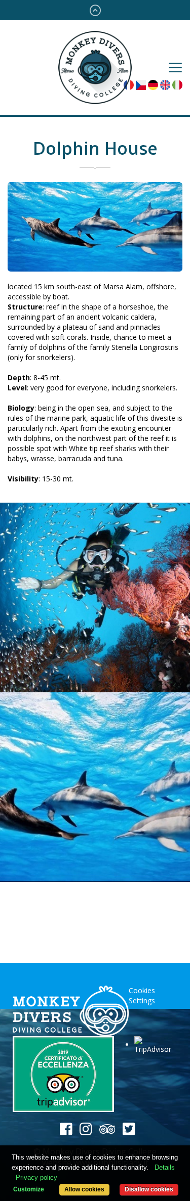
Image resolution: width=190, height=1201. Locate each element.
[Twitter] (129, 1129)
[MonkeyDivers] (71, 1011)
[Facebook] (66, 1129)
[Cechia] (141, 84)
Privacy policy (36, 1177)
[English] (165, 84)
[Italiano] (177, 84)
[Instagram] (86, 1129)
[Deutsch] (153, 84)
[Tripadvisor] (107, 1129)
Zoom (101, 597)
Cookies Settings (142, 995)
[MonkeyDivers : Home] (95, 66)
